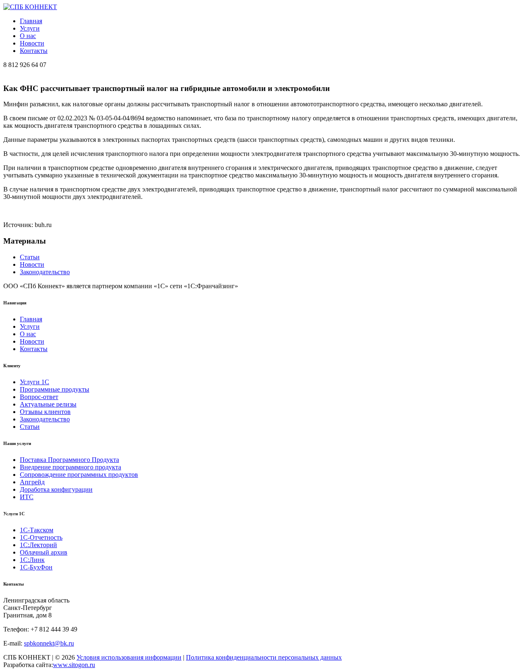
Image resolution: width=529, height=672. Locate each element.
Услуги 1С (34, 381)
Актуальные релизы (48, 404)
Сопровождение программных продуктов (79, 474)
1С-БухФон (36, 567)
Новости (32, 43)
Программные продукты (54, 389)
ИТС (26, 496)
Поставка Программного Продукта (69, 459)
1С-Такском (36, 529)
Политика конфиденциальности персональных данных (264, 657)
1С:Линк (32, 559)
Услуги (30, 28)
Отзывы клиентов (45, 411)
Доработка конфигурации (56, 489)
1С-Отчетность (41, 537)
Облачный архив (43, 552)
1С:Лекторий (38, 544)
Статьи (30, 257)
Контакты (34, 50)
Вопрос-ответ (39, 396)
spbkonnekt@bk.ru (49, 643)
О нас (28, 35)
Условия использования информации (128, 657)
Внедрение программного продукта (70, 467)
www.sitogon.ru (74, 664)
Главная (31, 20)
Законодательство (45, 271)
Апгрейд (32, 481)
